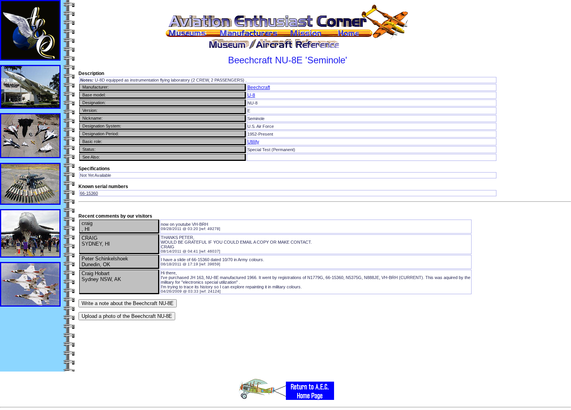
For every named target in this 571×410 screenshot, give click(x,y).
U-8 (251, 95)
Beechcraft (258, 87)
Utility (253, 142)
